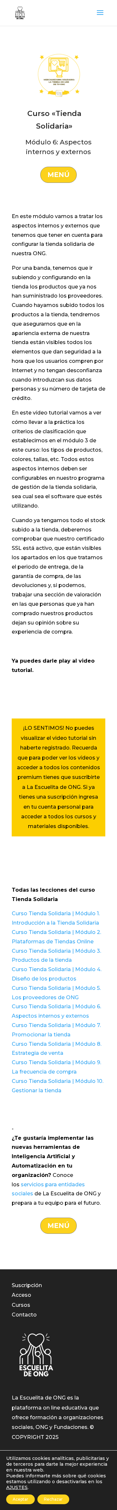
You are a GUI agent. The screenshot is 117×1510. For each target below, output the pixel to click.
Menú (58, 175)
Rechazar (53, 1499)
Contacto (24, 1315)
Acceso (21, 1295)
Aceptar (20, 1499)
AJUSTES (17, 1487)
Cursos (21, 1305)
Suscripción (27, 1285)
